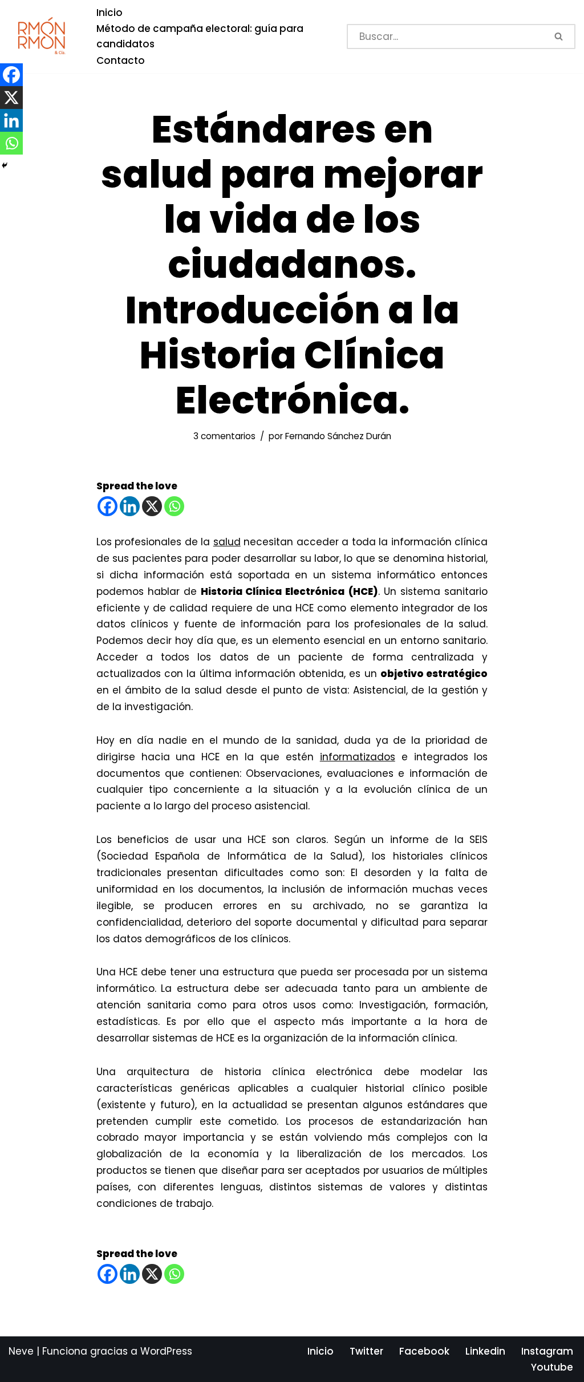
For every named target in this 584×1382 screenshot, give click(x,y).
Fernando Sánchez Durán (338, 436)
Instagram (547, 1351)
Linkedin (485, 1351)
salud (227, 542)
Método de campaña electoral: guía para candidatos (199, 36)
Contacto (120, 60)
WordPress (166, 1351)
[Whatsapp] (174, 506)
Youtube (552, 1367)
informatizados (357, 757)
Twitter (366, 1351)
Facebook (424, 1351)
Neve (21, 1351)
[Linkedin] (130, 506)
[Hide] (4, 165)
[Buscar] (559, 36)
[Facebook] (107, 506)
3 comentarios (224, 436)
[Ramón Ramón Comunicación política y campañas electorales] (43, 36)
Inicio (109, 12)
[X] (152, 506)
